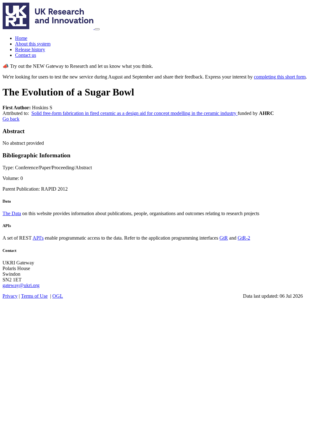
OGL (57, 296)
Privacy (10, 296)
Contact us (25, 55)
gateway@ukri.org (21, 285)
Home (21, 38)
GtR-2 (244, 238)
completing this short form (280, 76)
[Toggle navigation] (97, 29)
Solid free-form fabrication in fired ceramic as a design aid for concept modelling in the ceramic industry (134, 113)
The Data (12, 213)
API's (38, 238)
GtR (223, 238)
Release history (30, 49)
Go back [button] (11, 119)
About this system (32, 43)
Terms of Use (34, 296)
